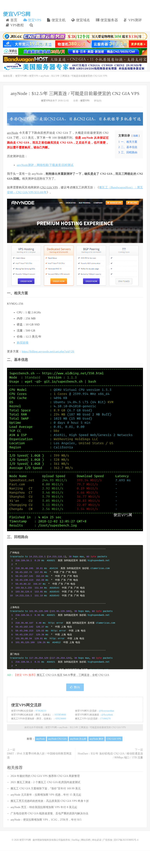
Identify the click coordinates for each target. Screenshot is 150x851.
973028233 (41, 710)
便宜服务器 (108, 20)
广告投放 (107, 840)
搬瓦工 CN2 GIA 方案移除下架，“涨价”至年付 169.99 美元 (46, 788)
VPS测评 (134, 20)
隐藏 (135, 135)
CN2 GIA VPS (49, 187)
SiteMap (75, 840)
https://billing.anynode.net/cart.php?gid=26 (48, 351)
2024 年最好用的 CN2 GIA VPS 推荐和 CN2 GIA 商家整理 (45, 776)
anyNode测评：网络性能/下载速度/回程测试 (45, 165)
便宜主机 (58, 20)
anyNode (12, 132)
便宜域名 (82, 20)
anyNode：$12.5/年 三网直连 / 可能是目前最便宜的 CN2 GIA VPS (75, 93)
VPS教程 (16, 25)
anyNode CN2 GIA (57, 739)
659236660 (60, 718)
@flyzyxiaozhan (106, 710)
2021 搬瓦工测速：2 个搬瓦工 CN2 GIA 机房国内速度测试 (45, 782)
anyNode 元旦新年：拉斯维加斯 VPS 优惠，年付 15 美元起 (46, 794)
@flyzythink (107, 714)
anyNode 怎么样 (78, 739)
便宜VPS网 (16, 14)
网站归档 (85, 840)
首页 (13, 20)
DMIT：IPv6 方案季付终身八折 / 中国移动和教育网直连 (39, 755)
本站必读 (96, 840)
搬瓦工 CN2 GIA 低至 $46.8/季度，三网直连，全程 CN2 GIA (73, 675)
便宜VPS (34, 20)
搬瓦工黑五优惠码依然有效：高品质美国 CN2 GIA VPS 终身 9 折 (50, 801)
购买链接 (23, 342)
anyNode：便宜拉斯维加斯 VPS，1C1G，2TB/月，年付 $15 (46, 819)
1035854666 (60, 714)
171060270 (105, 718)
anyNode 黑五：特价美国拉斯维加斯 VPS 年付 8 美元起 (44, 807)
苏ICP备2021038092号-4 (126, 840)
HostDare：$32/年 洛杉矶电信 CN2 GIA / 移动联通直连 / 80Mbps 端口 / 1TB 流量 (110, 755)
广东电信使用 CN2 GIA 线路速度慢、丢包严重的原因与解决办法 (49, 813)
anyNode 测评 (96, 739)
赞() (77, 687)
